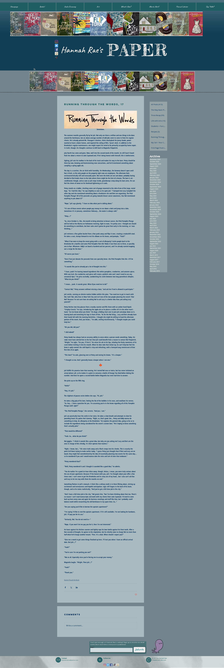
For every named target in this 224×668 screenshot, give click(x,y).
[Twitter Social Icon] (56, 45)
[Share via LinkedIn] (77, 587)
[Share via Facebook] (65, 587)
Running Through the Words (71, 580)
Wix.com (163, 660)
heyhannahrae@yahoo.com (69, 660)
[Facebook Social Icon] (56, 49)
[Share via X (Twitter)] (71, 587)
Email (91, 647)
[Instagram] (56, 41)
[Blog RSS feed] (34, 69)
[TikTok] (56, 57)
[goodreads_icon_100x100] (56, 53)
